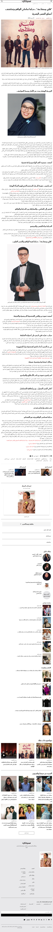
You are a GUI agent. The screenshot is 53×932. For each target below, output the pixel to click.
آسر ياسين (13, 459)
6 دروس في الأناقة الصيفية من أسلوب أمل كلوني (31, 684)
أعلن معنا (37, 927)
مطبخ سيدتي (31, 872)
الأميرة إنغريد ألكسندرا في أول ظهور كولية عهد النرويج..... (30, 608)
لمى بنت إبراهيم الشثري (37, 556)
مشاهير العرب (39, 618)
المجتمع (24, 459)
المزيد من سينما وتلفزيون (42, 773)
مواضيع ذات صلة (45, 740)
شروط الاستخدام (49, 927)
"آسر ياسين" (36, 189)
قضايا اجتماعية (30, 459)
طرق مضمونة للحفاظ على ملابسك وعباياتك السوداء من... (29, 697)
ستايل (33, 878)
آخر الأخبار (23, 893)
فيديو (33, 868)
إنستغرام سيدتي (32, 444)
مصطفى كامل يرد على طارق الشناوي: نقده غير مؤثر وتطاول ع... (29, 632)
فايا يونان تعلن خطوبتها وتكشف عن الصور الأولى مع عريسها (30, 620)
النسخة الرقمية (26, 517)
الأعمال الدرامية (42, 306)
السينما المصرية (27, 400)
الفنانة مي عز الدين (15, 191)
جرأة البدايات (48, 542)
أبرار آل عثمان (38, 565)
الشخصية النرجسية (15, 321)
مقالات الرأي (47, 551)
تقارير (33, 882)
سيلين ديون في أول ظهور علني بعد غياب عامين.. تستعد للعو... (29, 644)
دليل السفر (32, 893)
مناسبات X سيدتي (23, 872)
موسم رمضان (34, 306)
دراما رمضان (45, 461)
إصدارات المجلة (26, 486)
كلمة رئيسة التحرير (28, 524)
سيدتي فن (29, 450)
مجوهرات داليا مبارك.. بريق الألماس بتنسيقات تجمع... (30, 724)
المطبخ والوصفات (23, 906)
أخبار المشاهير (39, 461)
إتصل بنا (33, 927)
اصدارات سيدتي (32, 890)
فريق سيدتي (22, 883)
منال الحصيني (38, 593)
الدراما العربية (37, 459)
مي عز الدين (6, 459)
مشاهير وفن (38, 904)
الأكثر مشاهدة (46, 668)
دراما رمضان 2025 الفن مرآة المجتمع (34, 238)
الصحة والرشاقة (23, 904)
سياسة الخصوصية (42, 927)
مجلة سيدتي (22, 868)
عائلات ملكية (39, 606)
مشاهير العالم (39, 642)
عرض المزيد (26, 833)
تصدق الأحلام (48, 536)
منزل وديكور (39, 654)
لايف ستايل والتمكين (47, 904)
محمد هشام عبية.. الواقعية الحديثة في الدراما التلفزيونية (37, 358)
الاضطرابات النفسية (11, 352)
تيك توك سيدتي (30, 447)
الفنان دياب (38, 178)
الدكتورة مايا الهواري (37, 575)
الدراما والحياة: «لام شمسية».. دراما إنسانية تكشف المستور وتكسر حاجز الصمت (23, 440)
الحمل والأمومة (23, 909)
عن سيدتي (23, 876)
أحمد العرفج (39, 584)
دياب (50, 461)
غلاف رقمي (23, 890)
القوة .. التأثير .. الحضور (47, 530)
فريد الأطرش (24, 402)
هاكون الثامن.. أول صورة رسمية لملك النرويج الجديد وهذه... (28, 711)
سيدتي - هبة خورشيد (40, 18)
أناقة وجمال (31, 904)
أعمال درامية (18, 459)
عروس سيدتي (31, 885)
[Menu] (51, 1)
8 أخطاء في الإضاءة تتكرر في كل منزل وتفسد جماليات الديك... (29, 656)
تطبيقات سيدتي (22, 887)
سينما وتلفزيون (49, 18)
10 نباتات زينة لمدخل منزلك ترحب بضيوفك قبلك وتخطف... (28, 670)
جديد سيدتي (47, 603)
